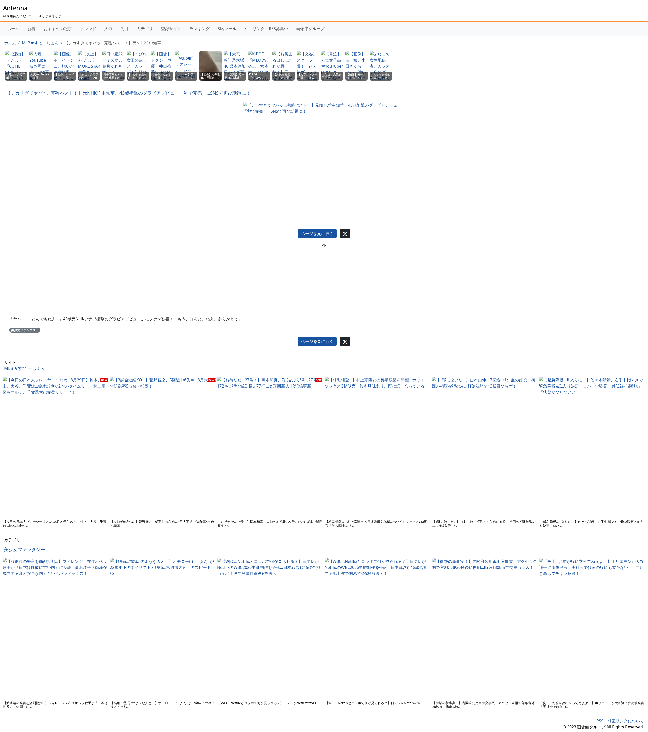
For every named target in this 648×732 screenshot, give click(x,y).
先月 (124, 28)
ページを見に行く (317, 233)
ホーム (13, 28)
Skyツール (227, 28)
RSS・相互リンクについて (620, 721)
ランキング (199, 28)
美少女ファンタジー (24, 330)
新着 (31, 28)
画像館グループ (310, 28)
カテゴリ (145, 28)
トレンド (88, 28)
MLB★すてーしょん (40, 43)
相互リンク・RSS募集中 (266, 28)
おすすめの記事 (58, 28)
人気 (108, 28)
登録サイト (171, 28)
